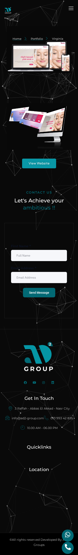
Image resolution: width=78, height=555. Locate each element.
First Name (21, 246)
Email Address (23, 268)
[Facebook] (25, 382)
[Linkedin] (52, 382)
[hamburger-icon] (71, 8)
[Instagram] (43, 382)
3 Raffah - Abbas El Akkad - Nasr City (42, 408)
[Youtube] (34, 382)
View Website (39, 163)
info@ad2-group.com (28, 418)
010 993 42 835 (61, 418)
